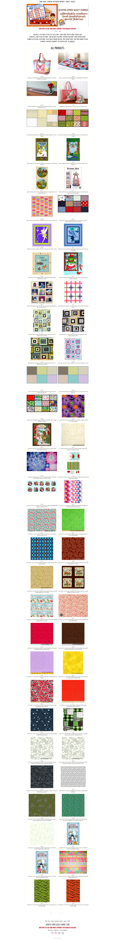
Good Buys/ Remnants (51, 41)
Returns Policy (56, 930)
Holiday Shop (78, 34)
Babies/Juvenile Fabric (80, 37)
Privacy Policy (50, 930)
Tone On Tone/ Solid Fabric (55, 37)
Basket (73, 2)
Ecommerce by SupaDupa (58, 938)
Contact (68, 2)
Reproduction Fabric (68, 37)
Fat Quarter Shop (62, 41)
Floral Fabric (63, 34)
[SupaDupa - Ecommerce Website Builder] (55, 938)
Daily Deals (36, 34)
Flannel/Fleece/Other (32, 39)
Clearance (42, 41)
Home (41, 2)
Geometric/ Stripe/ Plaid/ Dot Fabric (38, 37)
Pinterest (62, 2)
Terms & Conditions (63, 930)
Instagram (56, 2)
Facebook (49, 2)
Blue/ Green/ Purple (68, 39)
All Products (71, 41)
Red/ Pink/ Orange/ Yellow (81, 39)
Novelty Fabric (71, 34)
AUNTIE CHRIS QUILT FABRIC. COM (57, 925)
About (45, 2)
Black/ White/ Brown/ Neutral (54, 39)
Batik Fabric (42, 39)
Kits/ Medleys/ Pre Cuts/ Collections (49, 34)
